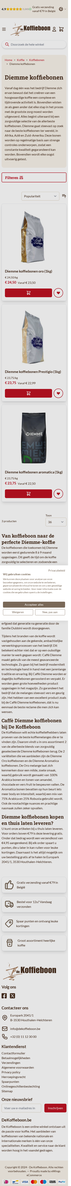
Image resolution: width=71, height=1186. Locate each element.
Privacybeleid (56, 570)
